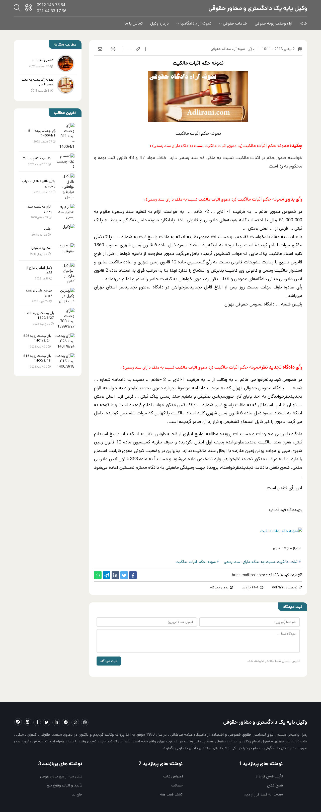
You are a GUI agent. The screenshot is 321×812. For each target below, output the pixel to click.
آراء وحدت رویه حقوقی (273, 23)
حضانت (177, 785)
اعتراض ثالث (173, 776)
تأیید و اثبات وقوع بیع (64, 785)
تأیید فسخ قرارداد (269, 776)
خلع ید (77, 794)
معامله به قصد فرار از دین (263, 794)
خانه (303, 23)
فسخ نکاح (275, 785)
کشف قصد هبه (171, 794)
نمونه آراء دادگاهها (195, 23)
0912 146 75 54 (51, 5)
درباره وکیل (159, 23)
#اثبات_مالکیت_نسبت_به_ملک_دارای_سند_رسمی (262, 561)
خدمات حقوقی (235, 23)
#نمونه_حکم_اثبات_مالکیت (197, 561)
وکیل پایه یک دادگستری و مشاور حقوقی (257, 8)
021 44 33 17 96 (51, 11)
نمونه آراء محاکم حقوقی (228, 48)
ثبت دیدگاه (108, 661)
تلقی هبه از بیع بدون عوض (61, 776)
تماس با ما (133, 23)
